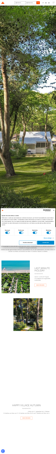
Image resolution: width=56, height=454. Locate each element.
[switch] (21, 233)
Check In (19, 2)
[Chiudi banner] (53, 210)
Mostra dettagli (48, 238)
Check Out (30, 2)
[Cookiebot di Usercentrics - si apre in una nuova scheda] (44, 210)
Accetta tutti (46, 242)
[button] (2, 451)
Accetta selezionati (28, 242)
